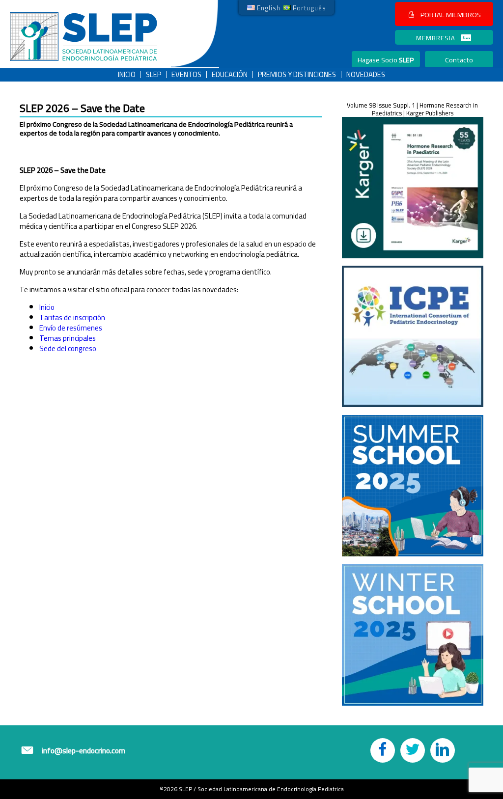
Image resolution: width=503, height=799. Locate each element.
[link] (264, 7)
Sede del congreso (67, 348)
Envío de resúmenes (70, 328)
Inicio (47, 307)
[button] (444, 14)
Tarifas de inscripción (72, 317)
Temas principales (67, 338)
